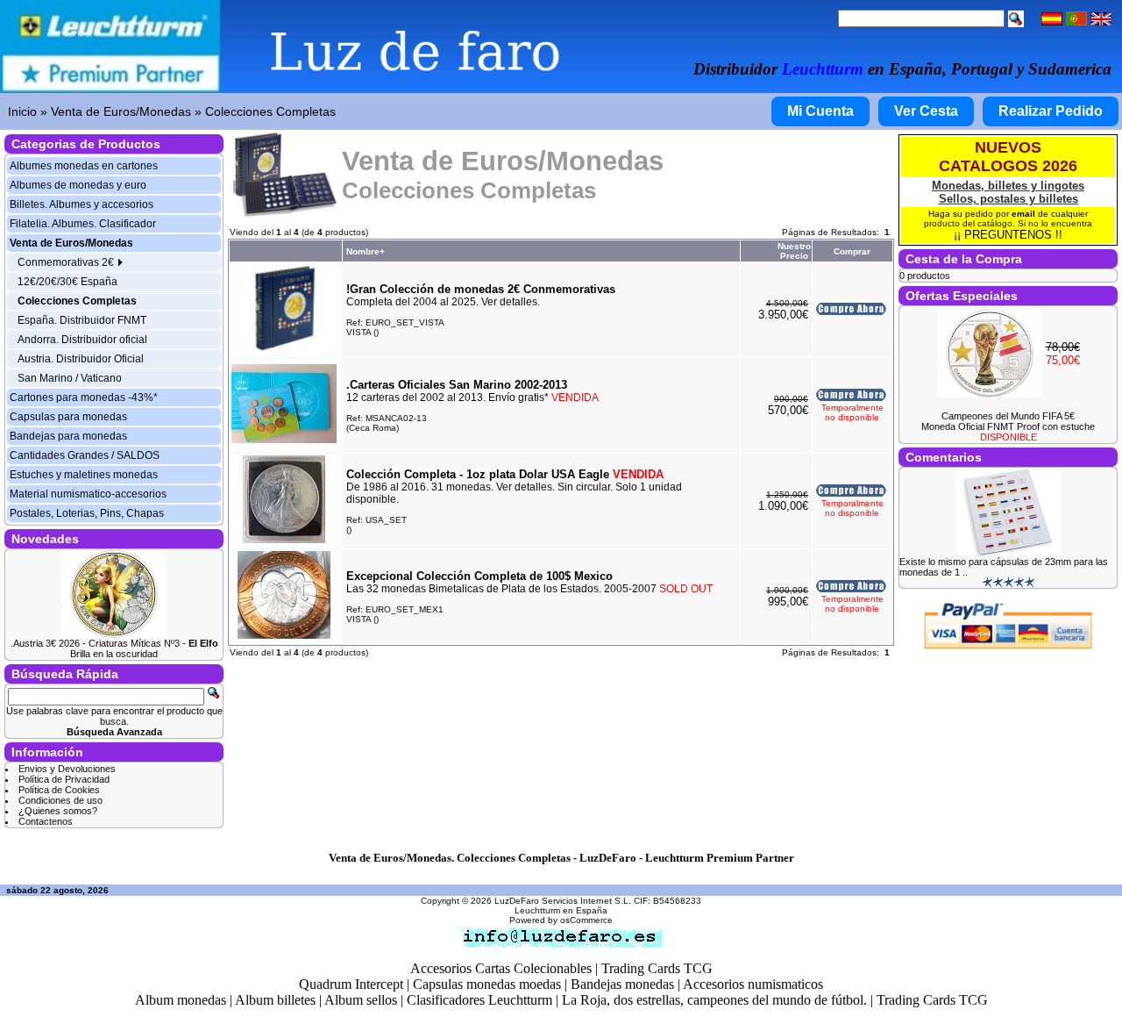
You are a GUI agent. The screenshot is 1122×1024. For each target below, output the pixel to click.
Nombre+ (365, 251)
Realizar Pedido (1050, 111)
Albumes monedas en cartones (84, 166)
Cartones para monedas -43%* (84, 397)
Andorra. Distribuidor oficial (82, 339)
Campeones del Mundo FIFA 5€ (1008, 416)
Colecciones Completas (270, 111)
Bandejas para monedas (68, 436)
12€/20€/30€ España (67, 282)
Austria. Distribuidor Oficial (81, 359)
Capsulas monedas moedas (487, 984)
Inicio (22, 111)
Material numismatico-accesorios (88, 494)
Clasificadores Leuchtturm (479, 999)
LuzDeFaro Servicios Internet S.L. (562, 901)
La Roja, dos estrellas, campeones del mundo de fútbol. (714, 999)
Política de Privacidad (64, 779)
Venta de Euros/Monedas (121, 111)
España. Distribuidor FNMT (82, 320)
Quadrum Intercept (351, 984)
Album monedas (180, 999)
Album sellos (360, 999)
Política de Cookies (59, 789)
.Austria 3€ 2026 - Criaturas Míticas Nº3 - (114, 643)
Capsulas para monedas (68, 417)
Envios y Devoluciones (67, 768)
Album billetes (275, 999)
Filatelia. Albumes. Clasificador (83, 224)
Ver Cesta (926, 111)
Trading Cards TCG (657, 968)
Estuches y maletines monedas (84, 475)
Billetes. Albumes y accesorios (81, 204)
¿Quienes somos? (57, 811)
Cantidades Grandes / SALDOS (85, 455)
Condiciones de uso (60, 800)
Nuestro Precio (794, 251)
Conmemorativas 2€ (67, 262)
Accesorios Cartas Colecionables (501, 968)
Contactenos (45, 821)
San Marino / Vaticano (70, 378)
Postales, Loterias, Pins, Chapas (87, 513)
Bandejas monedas (622, 984)
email (1023, 213)
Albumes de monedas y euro (78, 185)
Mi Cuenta (820, 111)
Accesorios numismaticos (753, 984)
